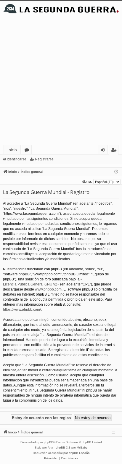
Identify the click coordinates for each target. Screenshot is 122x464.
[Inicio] (61, 9)
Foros (28, 150)
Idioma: (86, 181)
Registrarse (44, 159)
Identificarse (16, 159)
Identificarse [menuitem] (103, 150)
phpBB (48, 442)
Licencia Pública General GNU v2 (30, 284)
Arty (50, 447)
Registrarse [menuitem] (115, 150)
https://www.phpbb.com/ (22, 309)
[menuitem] (51, 458)
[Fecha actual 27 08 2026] (116, 171)
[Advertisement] (61, 81)
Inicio (12, 149)
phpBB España (79, 452)
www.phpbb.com (48, 289)
